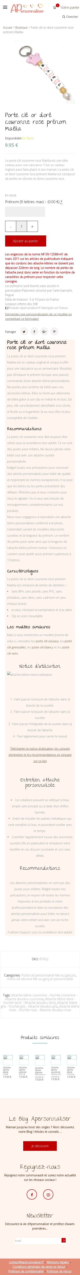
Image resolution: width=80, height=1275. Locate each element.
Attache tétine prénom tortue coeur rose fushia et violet (24, 1074)
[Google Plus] (44, 331)
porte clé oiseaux (47, 641)
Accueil (7, 27)
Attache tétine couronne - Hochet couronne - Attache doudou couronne (41, 997)
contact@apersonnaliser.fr (26, 1262)
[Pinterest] (54, 331)
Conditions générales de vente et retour (39, 1267)
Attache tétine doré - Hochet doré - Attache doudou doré (39, 1001)
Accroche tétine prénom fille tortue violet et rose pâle (40, 1074)
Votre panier (68, 7)
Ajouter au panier (25, 241)
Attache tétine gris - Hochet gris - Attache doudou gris (39, 1004)
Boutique (21, 27)
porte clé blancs (42, 647)
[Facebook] (34, 331)
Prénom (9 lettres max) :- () (34, 201)
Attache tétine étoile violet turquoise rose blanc (8, 1073)
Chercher (71, 17)
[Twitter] (24, 331)
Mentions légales (58, 1262)
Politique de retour (59, 1271)
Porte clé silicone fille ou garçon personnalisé (40, 979)
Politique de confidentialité (26, 1271)
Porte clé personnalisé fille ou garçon (48, 975)
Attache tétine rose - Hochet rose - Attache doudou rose (44, 1008)
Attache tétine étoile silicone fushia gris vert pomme (71, 1074)
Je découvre (40, 1146)
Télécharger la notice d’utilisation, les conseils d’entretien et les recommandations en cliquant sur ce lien (40, 755)
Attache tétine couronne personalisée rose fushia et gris (57, 1074)
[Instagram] (48, 1194)
